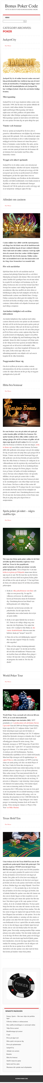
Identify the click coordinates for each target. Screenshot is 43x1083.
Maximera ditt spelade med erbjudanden (19, 1067)
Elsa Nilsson (8, 45)
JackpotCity (9, 39)
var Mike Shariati (13, 807)
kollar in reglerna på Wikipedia (13, 572)
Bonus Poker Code (21, 6)
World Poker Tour (13, 675)
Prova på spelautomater (14, 1044)
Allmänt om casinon (14, 199)
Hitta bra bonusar (12, 385)
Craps (8, 1035)
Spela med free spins (13, 1064)
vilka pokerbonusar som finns (23, 590)
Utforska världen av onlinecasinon (17, 1021)
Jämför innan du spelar (14, 1061)
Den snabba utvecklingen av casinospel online (21, 1025)
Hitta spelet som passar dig (15, 1041)
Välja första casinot (13, 1028)
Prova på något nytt (13, 1038)
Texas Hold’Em (12, 818)
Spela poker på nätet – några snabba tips (19, 512)
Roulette (9, 1054)
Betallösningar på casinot (14, 1031)
